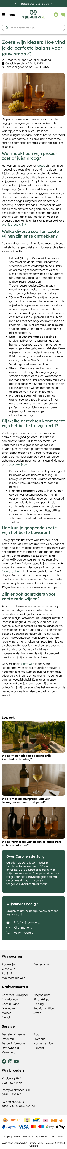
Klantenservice (43, 1043)
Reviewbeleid (10, 1048)
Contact (39, 1048)
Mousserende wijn (13, 978)
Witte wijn (8, 969)
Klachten (59, 1143)
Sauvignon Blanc (44, 1008)
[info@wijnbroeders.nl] (8, 922)
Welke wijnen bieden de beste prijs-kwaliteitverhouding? (27, 757)
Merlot (6, 1017)
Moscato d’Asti (11, 571)
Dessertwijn (41, 964)
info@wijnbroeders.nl (28, 922)
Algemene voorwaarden (14, 1143)
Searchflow (57, 1136)
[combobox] (33, 27)
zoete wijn (27, 664)
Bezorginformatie (13, 1043)
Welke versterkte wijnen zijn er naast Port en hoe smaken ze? (31, 843)
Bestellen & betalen (14, 1034)
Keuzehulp (8, 1052)
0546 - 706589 (23, 932)
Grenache (8, 1008)
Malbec (6, 1013)
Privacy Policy (36, 1143)
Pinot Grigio (41, 999)
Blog (36, 1034)
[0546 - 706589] (8, 932)
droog (41, 165)
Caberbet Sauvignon (15, 995)
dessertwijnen (18, 464)
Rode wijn (8, 964)
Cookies (49, 1143)
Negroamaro (42, 995)
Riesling (39, 1004)
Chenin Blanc (10, 1004)
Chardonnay (10, 999)
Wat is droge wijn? (14, 224)
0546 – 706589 (11, 1094)
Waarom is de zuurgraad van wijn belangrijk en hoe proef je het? (26, 800)
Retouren (8, 1039)
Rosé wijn (8, 973)
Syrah (37, 1013)
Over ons (39, 1039)
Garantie (33, 1145)
